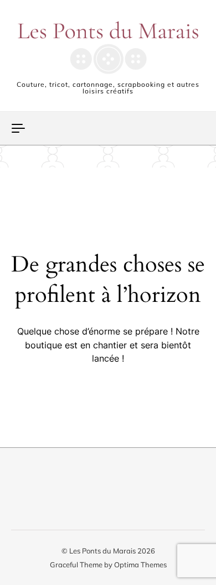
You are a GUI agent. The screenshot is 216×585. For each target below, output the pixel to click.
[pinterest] (50, 493)
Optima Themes (140, 564)
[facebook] (21, 493)
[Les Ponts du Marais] (108, 48)
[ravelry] (109, 493)
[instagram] (80, 493)
